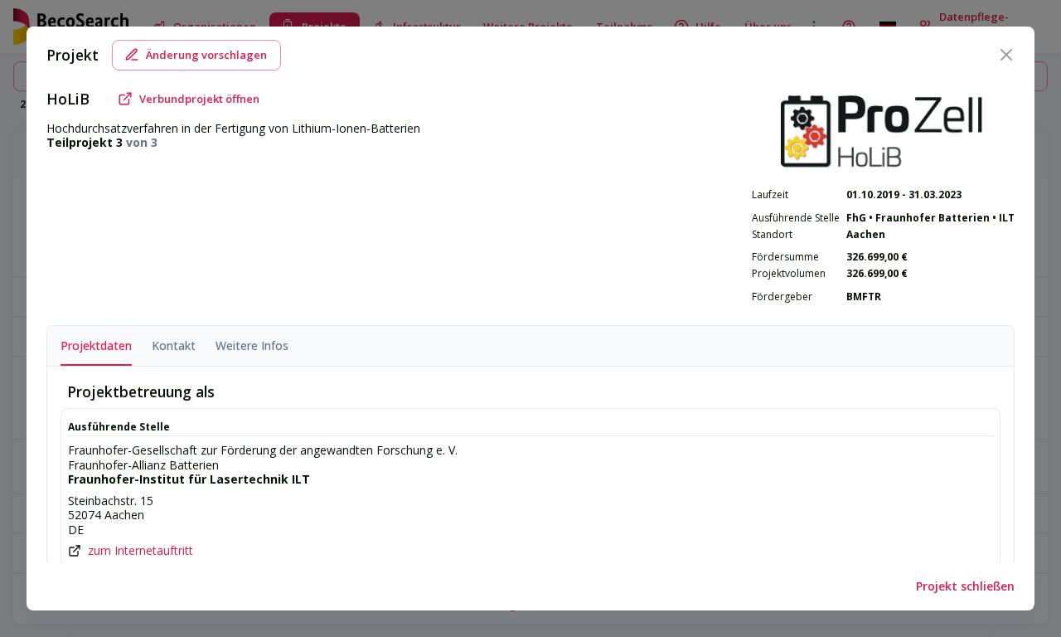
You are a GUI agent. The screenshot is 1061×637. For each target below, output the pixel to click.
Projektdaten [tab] (96, 345)
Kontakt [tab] (174, 345)
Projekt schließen (965, 586)
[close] (1006, 54)
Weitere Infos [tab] (252, 345)
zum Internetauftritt (140, 550)
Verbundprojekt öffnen (199, 98)
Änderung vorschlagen (206, 54)
